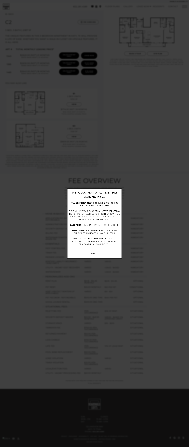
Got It (94, 254)
